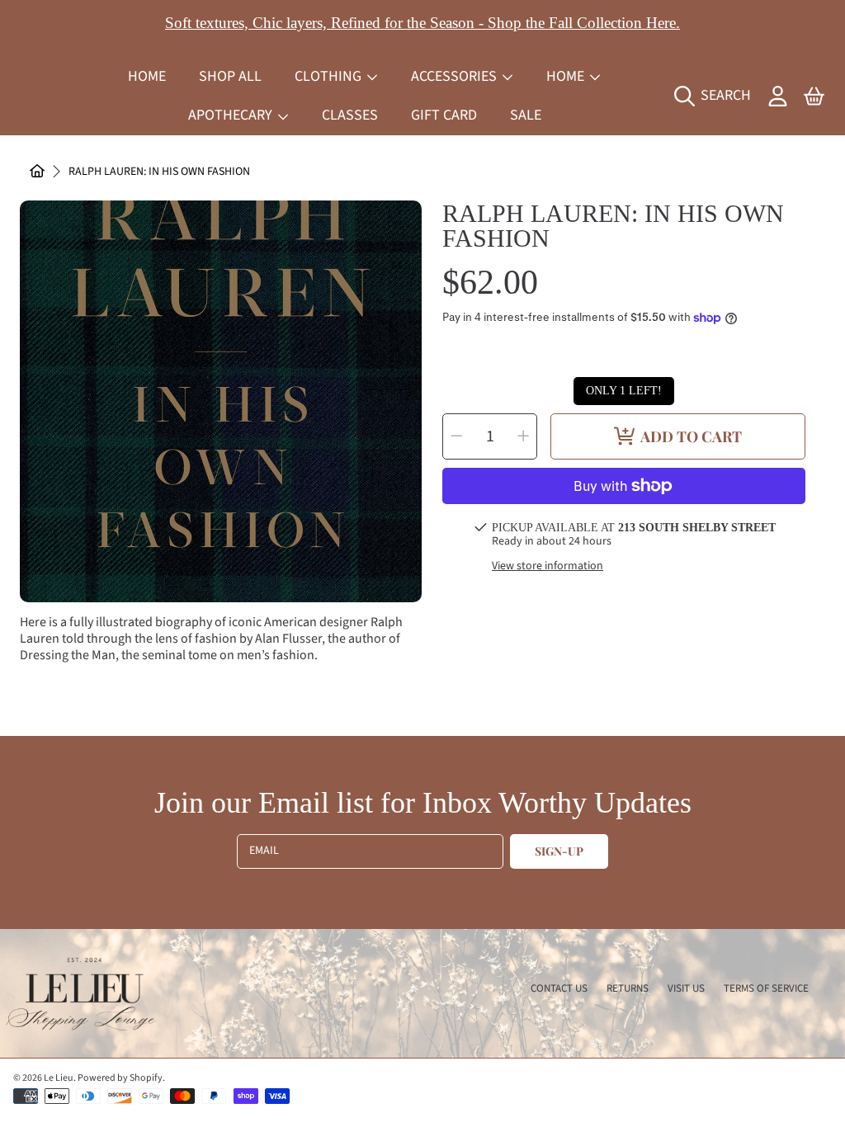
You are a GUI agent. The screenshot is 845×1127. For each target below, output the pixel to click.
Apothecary (232, 115)
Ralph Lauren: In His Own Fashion (159, 172)
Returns (628, 988)
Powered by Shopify (120, 1078)
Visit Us (686, 988)
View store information (547, 566)
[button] (716, 96)
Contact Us (559, 988)
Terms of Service (766, 988)
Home (567, 76)
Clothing (330, 76)
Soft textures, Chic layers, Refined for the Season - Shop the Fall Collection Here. (422, 22)
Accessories (455, 76)
